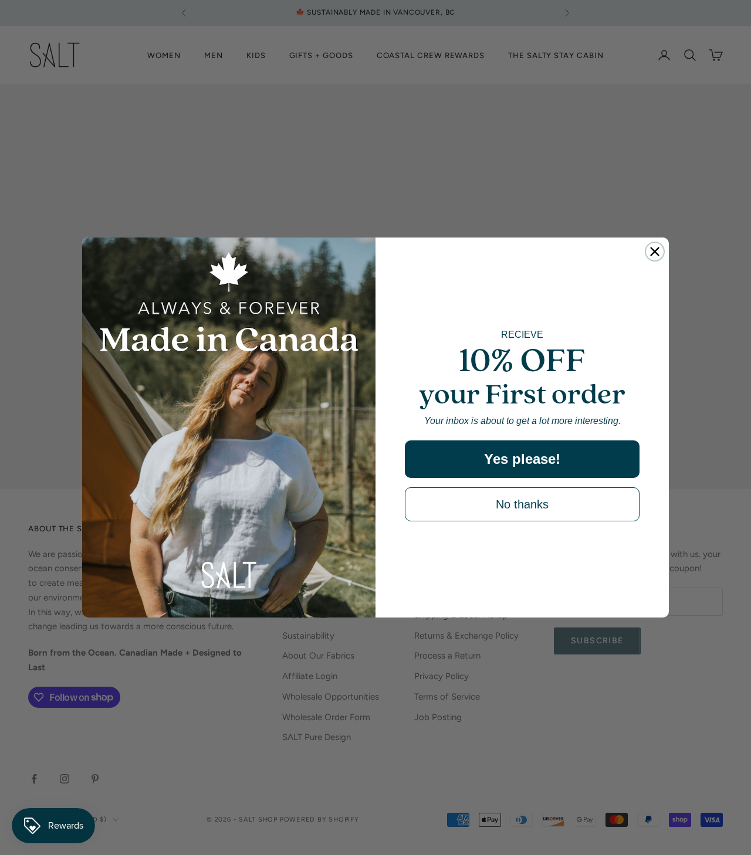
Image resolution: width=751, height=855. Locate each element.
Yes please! (522, 459)
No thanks (522, 504)
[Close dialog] (654, 251)
